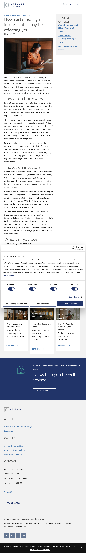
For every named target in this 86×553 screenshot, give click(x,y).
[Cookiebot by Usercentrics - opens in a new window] (73, 248)
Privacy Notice (17, 523)
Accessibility (59, 523)
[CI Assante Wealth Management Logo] (12, 5)
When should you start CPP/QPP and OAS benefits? (68, 28)
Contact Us (8, 492)
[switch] (32, 288)
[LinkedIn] (6, 535)
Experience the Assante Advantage (18, 427)
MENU (79, 4)
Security (7, 523)
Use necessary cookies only (16, 304)
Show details (74, 297)
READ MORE (10, 346)
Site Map (68, 523)
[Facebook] (18, 535)
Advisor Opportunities (13, 446)
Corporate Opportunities (14, 450)
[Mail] (23, 535)
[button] (67, 4)
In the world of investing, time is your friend (67, 38)
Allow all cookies (70, 304)
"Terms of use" (9, 275)
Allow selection (43, 304)
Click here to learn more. (40, 549)
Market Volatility (10, 15)
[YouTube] (12, 535)
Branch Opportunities (13, 454)
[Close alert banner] (81, 547)
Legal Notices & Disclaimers (43, 523)
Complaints (28, 523)
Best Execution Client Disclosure (15, 526)
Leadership (8, 431)
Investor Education (23, 15)
